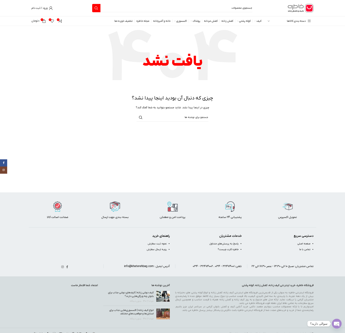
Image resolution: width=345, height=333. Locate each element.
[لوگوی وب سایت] (300, 8)
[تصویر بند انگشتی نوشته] (163, 297)
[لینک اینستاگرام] (62, 267)
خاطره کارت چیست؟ (228, 249)
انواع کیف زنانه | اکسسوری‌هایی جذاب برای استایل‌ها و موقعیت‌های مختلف (131, 312)
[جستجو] (96, 8)
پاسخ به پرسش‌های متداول (224, 243)
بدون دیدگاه (135, 301)
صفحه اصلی (303, 243)
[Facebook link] (67, 267)
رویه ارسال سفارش (157, 249)
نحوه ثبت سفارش (157, 243)
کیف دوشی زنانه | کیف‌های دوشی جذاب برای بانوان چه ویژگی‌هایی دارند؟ (131, 294)
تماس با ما (304, 249)
